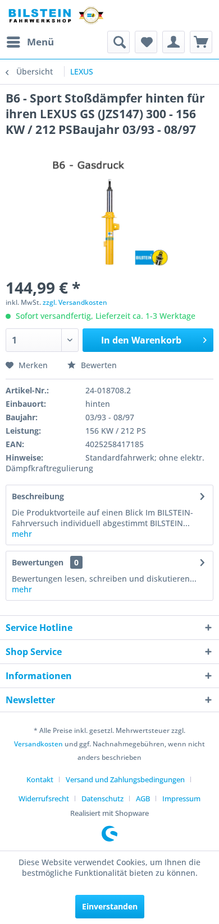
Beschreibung (38, 496)
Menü (40, 41)
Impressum (181, 798)
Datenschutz (102, 798)
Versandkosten (38, 744)
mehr (22, 533)
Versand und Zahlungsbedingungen (125, 779)
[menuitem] (30, 42)
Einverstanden (110, 906)
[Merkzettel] (146, 42)
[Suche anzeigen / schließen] (118, 42)
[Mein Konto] (173, 42)
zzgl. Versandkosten (75, 302)
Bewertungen (37, 562)
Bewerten (98, 365)
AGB (143, 798)
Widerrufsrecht (44, 798)
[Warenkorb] (201, 42)
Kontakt (39, 779)
